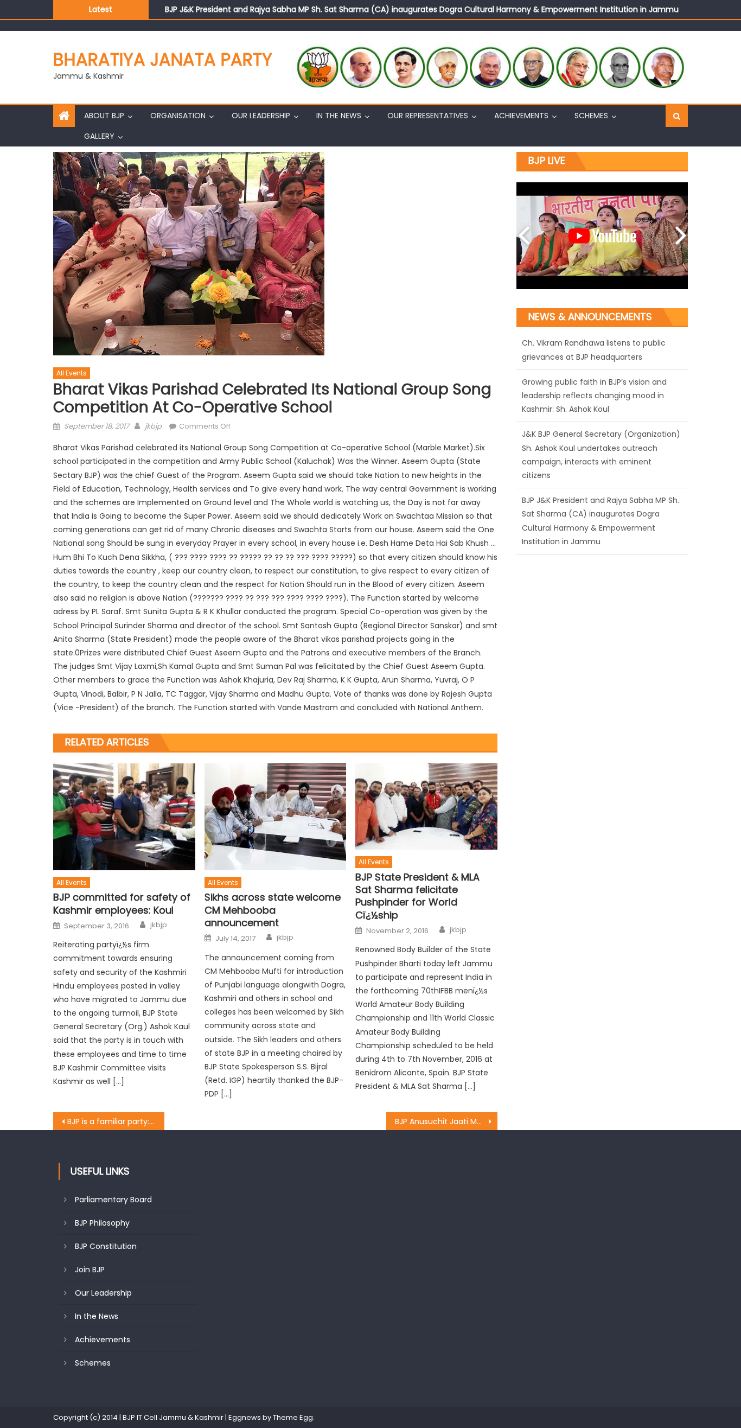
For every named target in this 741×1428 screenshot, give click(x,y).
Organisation (178, 115)
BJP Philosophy (102, 1222)
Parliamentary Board (113, 1199)
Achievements (521, 115)
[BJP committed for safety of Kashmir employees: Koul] (124, 816)
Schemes (591, 115)
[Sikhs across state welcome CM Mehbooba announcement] (276, 816)
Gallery (99, 136)
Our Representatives (427, 115)
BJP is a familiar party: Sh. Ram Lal (115, 1121)
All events (71, 373)
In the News (338, 115)
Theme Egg (293, 1417)
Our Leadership (261, 115)
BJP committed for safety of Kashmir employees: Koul (121, 903)
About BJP (104, 115)
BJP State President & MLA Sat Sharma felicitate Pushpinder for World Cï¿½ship (417, 896)
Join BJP (90, 1269)
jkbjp (153, 426)
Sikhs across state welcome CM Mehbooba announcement (273, 910)
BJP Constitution (106, 1246)
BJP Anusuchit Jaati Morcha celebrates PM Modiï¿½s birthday (446, 1121)
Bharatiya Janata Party (162, 59)
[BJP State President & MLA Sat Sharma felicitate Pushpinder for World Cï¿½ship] (426, 806)
